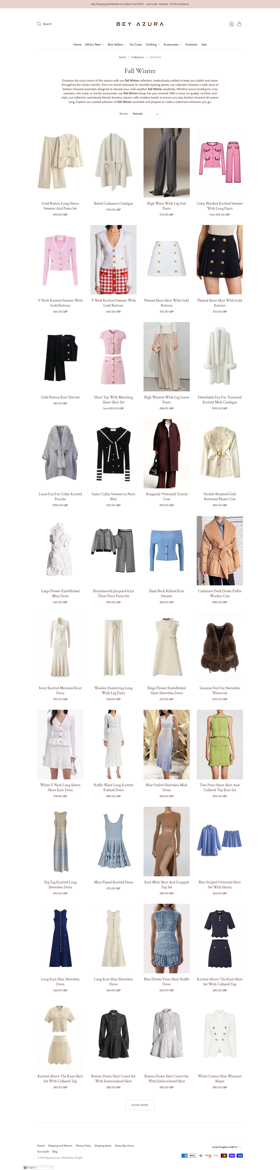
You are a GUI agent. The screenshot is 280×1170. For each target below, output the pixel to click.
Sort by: (124, 113)
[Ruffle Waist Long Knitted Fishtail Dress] (113, 744)
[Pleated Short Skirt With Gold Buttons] (166, 260)
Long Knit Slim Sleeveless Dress (60, 981)
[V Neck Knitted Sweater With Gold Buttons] (60, 260)
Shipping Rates (102, 1145)
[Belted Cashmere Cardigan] (113, 163)
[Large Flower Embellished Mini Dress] (60, 550)
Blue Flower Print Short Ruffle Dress (166, 981)
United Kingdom (224, 1146)
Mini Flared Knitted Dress (113, 882)
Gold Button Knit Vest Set (60, 397)
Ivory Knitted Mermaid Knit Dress (60, 691)
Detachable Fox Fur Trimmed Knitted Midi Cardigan (220, 400)
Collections (137, 57)
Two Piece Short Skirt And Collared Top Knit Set (220, 788)
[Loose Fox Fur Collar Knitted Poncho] (60, 453)
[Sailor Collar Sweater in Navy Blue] (113, 453)
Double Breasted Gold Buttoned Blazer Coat (220, 497)
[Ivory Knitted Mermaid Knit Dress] (60, 647)
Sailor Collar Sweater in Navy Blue (113, 497)
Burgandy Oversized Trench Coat (166, 497)
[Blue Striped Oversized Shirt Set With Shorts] (220, 841)
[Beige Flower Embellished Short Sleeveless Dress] (166, 647)
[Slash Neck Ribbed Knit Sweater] (166, 550)
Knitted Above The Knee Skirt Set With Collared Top (219, 981)
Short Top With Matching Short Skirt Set (113, 400)
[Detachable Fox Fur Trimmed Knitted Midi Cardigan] (220, 357)
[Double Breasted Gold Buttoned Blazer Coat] (220, 453)
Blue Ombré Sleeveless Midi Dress (166, 788)
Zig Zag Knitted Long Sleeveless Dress (60, 885)
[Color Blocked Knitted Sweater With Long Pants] (220, 163)
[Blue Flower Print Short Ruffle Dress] (166, 938)
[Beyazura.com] (140, 24)
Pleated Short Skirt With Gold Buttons (166, 303)
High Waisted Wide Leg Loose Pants (166, 400)
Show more (140, 1105)
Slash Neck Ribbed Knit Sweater (166, 594)
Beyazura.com (53, 1157)
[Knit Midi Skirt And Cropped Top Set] (166, 841)
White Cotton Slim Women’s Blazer (220, 1078)
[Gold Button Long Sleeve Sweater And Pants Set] (60, 163)
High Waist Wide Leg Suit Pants (166, 206)
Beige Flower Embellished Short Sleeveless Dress (166, 691)
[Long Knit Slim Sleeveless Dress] (60, 938)
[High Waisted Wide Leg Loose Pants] (166, 357)
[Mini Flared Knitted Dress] (113, 841)
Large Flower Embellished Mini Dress (60, 594)
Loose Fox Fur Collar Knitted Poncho (60, 497)
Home (122, 57)
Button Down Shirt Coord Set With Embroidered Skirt (113, 1078)
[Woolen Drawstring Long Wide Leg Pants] (113, 647)
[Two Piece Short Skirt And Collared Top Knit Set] (220, 744)
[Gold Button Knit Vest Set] (60, 357)
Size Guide (43, 1151)
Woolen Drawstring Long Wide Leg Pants (113, 691)
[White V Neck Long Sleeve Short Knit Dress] (60, 744)
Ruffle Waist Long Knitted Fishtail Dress (113, 788)
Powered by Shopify (72, 1157)
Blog (54, 1151)
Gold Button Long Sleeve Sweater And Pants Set (60, 206)
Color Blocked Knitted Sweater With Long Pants (220, 206)
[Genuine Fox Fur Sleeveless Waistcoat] (220, 647)
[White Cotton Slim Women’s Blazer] (220, 1035)
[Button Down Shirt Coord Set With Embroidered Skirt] (113, 1035)
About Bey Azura (124, 1145)
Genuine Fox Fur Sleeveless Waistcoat (220, 691)
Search (41, 1145)
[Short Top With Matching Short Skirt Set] (113, 357)
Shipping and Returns (60, 1145)
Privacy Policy (83, 1145)
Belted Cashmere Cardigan (113, 203)
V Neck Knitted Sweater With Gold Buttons (60, 303)
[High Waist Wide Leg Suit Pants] (166, 163)
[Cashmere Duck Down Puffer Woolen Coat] (220, 550)
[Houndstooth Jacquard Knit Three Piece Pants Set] (113, 550)
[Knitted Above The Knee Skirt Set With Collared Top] (220, 938)
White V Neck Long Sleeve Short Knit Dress (60, 788)
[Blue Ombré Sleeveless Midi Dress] (166, 744)
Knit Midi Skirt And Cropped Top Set (166, 885)
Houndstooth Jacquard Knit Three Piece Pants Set (113, 594)
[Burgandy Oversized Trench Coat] (166, 453)
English (31, 1167)
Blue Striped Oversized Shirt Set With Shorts (220, 885)
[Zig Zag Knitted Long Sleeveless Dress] (60, 841)
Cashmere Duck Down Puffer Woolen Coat (220, 594)
